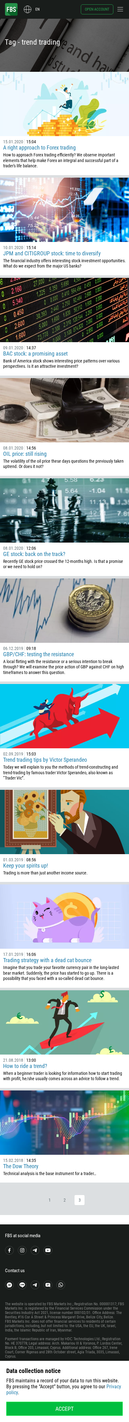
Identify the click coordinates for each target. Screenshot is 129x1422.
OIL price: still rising (25, 453)
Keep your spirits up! (25, 865)
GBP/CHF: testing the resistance (38, 654)
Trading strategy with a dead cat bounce (47, 960)
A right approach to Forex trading (39, 147)
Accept (64, 1408)
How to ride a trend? (25, 1066)
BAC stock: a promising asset (35, 353)
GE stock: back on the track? (34, 554)
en (37, 9)
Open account (97, 9)
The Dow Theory (21, 1166)
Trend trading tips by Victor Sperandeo (45, 759)
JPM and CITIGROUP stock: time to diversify (52, 253)
